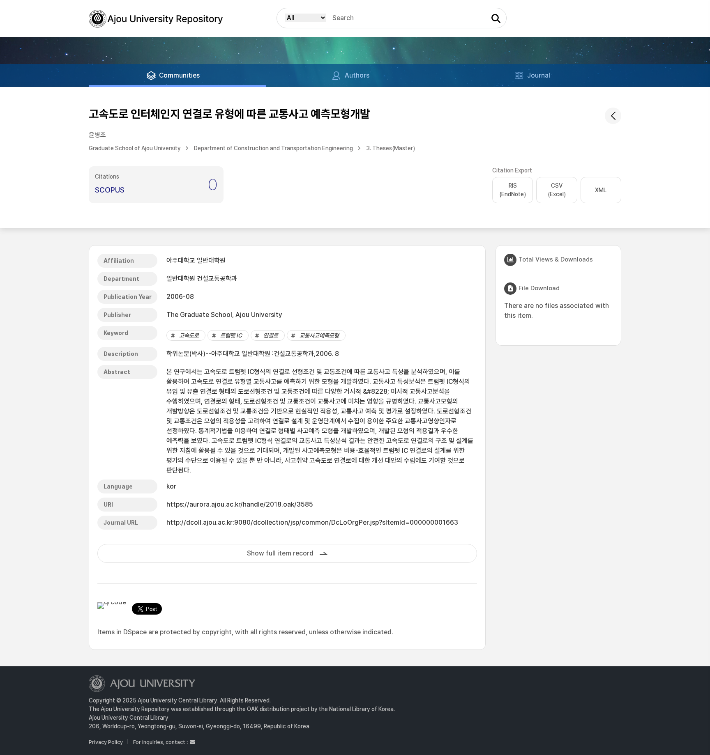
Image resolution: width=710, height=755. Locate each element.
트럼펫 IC (231, 335)
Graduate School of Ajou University (135, 148)
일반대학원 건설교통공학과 (201, 278)
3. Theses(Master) (390, 148)
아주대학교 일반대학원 (196, 260)
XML (600, 190)
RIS (512, 189)
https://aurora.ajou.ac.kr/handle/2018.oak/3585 (239, 504)
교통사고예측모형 (319, 335)
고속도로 (189, 335)
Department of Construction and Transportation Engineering (273, 148)
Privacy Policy (106, 742)
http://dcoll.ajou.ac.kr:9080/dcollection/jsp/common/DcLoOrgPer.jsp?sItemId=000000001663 (312, 522)
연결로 (270, 335)
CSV (557, 189)
